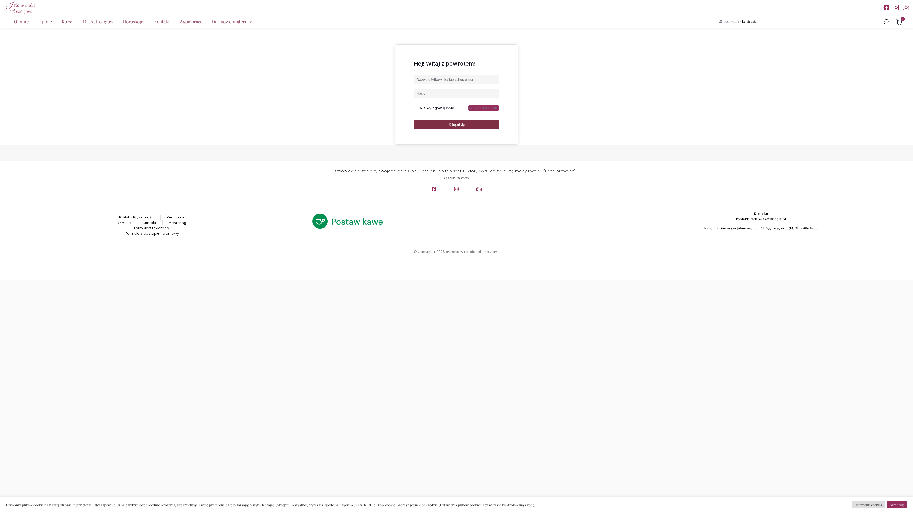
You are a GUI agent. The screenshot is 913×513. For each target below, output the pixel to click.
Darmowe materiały (232, 21)
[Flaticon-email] (906, 7)
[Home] (20, 7)
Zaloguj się (457, 124)
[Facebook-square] (434, 189)
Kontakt (162, 21)
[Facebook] (886, 7)
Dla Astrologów (98, 21)
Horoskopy (134, 21)
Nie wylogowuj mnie (437, 108)
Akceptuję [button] (897, 505)
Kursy (67, 21)
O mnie (21, 21)
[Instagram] (896, 7)
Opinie (45, 21)
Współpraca (190, 21)
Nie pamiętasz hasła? (483, 108)
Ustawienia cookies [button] (868, 505)
